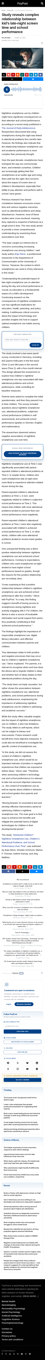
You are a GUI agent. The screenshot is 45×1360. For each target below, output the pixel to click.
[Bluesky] (27, 1062)
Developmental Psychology (23, 10)
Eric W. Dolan (6, 38)
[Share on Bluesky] (33, 79)
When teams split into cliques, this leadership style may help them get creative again (21, 1162)
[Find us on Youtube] (22, 1354)
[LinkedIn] (37, 1062)
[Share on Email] (9, 75)
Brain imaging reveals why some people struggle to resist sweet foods (19, 1223)
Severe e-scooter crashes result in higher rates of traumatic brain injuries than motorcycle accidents (22, 1254)
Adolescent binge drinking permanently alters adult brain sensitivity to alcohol (22, 1130)
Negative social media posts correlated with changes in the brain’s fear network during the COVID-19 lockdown (22, 1245)
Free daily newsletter (22, 334)
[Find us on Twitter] (6, 1354)
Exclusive (10, 10)
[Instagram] (17, 1069)
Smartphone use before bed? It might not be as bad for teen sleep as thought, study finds (23, 885)
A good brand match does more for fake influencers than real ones (19, 1155)
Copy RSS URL (22, 1052)
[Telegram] (37, 1069)
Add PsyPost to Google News (22, 1042)
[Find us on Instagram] (14, 1354)
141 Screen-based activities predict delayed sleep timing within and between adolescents (23, 962)
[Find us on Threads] (26, 1354)
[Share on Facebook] (40, 75)
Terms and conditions (12, 1339)
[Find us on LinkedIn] (10, 1354)
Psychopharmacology (12, 1323)
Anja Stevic (20, 254)
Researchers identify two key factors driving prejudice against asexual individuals (21, 1230)
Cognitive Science (11, 1319)
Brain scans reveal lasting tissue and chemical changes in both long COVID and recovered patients (22, 1115)
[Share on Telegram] (36, 75)
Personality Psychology (13, 1308)
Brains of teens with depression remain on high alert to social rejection (22, 1194)
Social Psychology (11, 1312)
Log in (8, 1004)
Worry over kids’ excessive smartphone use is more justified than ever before (23, 908)
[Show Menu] (3, 3)
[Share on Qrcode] (13, 75)
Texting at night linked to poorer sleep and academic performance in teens (22, 901)
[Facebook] (8, 1062)
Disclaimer (7, 1332)
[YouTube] (27, 1069)
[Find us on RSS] (18, 1354)
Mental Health (8, 1301)
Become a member (24, 1004)
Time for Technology (22, 932)
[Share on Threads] (12, 79)
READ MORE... (30, 1296)
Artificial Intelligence (12, 1316)
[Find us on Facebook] (2, 1354)
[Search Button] (42, 3)
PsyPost (22, 3)
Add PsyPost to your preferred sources (22, 454)
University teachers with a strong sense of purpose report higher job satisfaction (20, 1208)
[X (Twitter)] (17, 1062)
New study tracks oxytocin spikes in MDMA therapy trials (21, 1237)
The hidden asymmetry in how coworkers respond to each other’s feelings (20, 1148)
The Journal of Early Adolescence (18, 128)
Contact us (7, 1329)
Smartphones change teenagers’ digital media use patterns (22, 915)
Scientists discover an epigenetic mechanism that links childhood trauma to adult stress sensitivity (21, 1215)
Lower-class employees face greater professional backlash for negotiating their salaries (20, 1106)
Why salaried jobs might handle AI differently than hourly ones (21, 1169)
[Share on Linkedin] (31, 75)
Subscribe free (22, 1031)
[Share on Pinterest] (27, 75)
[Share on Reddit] (18, 75)
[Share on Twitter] (4, 75)
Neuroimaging (9, 1305)
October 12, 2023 (20, 38)
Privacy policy (9, 1336)
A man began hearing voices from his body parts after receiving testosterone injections (21, 1123)
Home (4, 10)
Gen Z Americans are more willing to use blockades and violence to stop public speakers (22, 1201)
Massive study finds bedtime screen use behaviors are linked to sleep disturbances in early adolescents (22, 893)
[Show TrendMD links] (42, 973)
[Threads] (8, 1069)
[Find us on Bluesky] (30, 1354)
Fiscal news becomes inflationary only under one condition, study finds (21, 1176)
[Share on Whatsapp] (22, 75)
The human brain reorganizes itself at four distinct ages (20, 1099)
